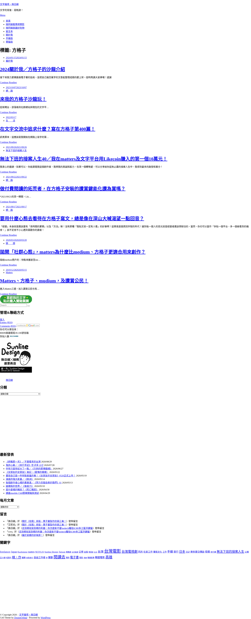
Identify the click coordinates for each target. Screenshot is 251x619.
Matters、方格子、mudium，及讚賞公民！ (44, 280)
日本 (182, 551)
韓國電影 (100, 557)
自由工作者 (39, 557)
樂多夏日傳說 (197, 552)
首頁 (8, 21)
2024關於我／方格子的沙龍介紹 (32, 69)
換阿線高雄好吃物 (15, 28)
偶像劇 (68, 552)
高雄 (108, 557)
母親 (207, 551)
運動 (50, 557)
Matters (9, 272)
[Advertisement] (87, 423)
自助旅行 (29, 558)
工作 (165, 552)
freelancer (5, 551)
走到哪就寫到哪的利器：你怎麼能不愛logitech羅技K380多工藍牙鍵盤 (57, 528)
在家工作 (148, 552)
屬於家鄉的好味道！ (32, 535)
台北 (95, 552)
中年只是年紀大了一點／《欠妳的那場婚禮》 (29, 468)
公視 (81, 552)
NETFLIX (39, 552)
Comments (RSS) (8, 326)
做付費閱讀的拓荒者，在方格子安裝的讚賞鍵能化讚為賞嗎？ (63, 188)
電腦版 (9, 42)
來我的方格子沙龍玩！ (23, 99)
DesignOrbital (20, 617)
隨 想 (10, 243)
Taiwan (62, 552)
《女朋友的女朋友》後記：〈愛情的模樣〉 (27, 472)
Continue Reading (8, 82)
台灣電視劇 (130, 551)
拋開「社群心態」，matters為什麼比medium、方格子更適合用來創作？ (73, 252)
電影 (81, 558)
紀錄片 (8, 558)
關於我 (9, 35)
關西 (67, 558)
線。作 (16, 557)
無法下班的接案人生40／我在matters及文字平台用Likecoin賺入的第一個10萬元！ (83, 158)
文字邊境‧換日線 (9, 4)
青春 (85, 558)
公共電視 (75, 552)
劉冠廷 (91, 552)
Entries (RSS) (6, 322)
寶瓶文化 (157, 552)
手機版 (9, 38)
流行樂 (213, 552)
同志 (140, 551)
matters (31, 552)
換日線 (9, 380)
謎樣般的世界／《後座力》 (20, 486)
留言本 (9, 31)
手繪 (170, 551)
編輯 (24, 558)
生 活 (10, 120)
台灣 (101, 551)
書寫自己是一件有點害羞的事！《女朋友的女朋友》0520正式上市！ (41, 475)
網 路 (9, 91)
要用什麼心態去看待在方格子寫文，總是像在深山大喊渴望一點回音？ (72, 218)
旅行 (176, 551)
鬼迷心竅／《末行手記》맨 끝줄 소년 (24, 465)
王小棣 (3, 558)
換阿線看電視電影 (15, 24)
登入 (2, 319)
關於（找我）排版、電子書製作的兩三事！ (44, 521)
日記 (188, 552)
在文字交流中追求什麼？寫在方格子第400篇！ (47, 129)
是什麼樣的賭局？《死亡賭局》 (22, 489)
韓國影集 (90, 558)
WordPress (46, 617)
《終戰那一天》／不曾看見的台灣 (23, 461)
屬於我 (9, 61)
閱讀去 (59, 557)
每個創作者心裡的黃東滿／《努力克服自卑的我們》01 (34, 482)
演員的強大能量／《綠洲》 (20, 479)
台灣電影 (112, 551)
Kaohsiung (22, 552)
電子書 (74, 557)
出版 (86, 552)
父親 (247, 552)
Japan (14, 551)
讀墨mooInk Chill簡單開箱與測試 (22, 493)
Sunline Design (51, 552)
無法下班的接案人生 (16, 150)
